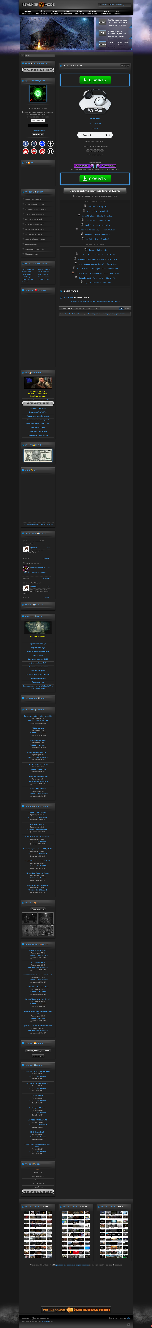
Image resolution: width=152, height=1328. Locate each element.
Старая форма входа (38, 130)
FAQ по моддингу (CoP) (38, 592)
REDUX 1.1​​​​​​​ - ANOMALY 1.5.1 (37, 1049)
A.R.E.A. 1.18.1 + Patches (38, 718)
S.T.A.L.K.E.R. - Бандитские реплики (91, 273)
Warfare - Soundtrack (44, 269)
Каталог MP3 (95, 128)
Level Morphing (88, 215)
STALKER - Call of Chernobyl (38, 723)
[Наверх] (128, 1253)
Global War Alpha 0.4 (33, 492)
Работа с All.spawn (38, 599)
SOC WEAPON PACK (37, 754)
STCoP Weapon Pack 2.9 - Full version (37, 766)
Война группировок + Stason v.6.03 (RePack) (37, 778)
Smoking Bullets (71, 314)
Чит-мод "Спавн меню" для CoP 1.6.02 (37, 790)
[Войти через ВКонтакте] (30, 125)
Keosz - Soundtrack (100, 211)
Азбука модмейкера (38, 577)
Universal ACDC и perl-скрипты (38, 603)
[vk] (25, 146)
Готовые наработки (38, 607)
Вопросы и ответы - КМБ (38, 588)
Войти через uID (38, 120)
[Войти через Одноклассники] (46, 125)
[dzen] (50, 146)
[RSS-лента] (79, 291)
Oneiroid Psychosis (43, 279)
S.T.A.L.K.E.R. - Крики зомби (91, 278)
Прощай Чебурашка (92, 282)
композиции (105, 314)
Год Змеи (107, 282)
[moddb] (34, 154)
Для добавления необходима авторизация (38, 453)
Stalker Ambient (103, 220)
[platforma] (50, 154)
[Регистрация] (95, 193)
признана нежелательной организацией (72, 1193)
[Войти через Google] (42, 125)
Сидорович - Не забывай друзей (91, 259)
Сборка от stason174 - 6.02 (37, 742)
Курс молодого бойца (38, 573)
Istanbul (88, 239)
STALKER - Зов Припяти (38, 662)
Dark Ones (89, 225)
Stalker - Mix (102, 250)
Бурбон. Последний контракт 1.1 (38, 681)
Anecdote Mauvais (43, 277)
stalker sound (80, 314)
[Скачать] (95, 85)
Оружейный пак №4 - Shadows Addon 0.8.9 (38, 645)
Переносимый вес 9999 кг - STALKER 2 (36, 471)
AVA (88, 211)
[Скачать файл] (95, 167)
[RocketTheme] (40, 1247)
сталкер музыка (95, 314)
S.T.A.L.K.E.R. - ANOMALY (91, 254)
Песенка (91, 206)
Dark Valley (90, 220)
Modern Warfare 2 (108, 229)
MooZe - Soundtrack (95, 123)
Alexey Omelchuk (103, 225)
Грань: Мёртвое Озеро (38, 669)
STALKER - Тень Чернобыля (38, 650)
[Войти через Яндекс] (38, 125)
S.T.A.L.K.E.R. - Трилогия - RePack (37, 802)
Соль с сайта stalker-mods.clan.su (37, 1013)
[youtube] (25, 154)
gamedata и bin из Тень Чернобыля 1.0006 (38, 955)
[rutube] (34, 146)
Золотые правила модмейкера (38, 580)
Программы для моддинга (38, 596)
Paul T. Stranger (26, 277)
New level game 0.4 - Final (37, 1037)
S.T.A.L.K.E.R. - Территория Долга (91, 268)
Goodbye (88, 234)
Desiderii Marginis (27, 279)
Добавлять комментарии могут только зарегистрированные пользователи (95, 302)
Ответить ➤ (47, 488)
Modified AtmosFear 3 (37, 1061)
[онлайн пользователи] (38, 1099)
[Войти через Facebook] (34, 125)
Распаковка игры (38, 611)
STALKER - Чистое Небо (38, 698)
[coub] (42, 146)
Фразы (91, 250)
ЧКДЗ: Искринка (38, 657)
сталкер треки (114, 314)
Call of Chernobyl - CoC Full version (37, 814)
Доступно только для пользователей (35, 501)
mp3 (65, 314)
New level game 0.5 (37, 1025)
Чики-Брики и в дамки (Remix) (91, 264)
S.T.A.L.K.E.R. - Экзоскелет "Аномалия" (37, 1000)
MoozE (87, 314)
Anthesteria (25, 282)
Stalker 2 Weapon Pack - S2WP (38, 694)
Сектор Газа (102, 206)
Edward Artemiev (27, 274)
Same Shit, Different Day (89, 229)
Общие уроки (38, 584)
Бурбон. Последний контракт (38, 706)
